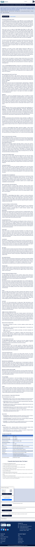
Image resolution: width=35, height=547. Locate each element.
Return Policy (20, 542)
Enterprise (4, 492)
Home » (2, 4)
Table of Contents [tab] (13, 16)
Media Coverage (3, 538)
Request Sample (7, 499)
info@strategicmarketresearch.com (26, 526)
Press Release (3, 541)
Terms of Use (20, 538)
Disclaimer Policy (21, 541)
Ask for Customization (7, 515)
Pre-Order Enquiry (7, 505)
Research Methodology (4, 536)
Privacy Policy (20, 539)
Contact (19, 536)
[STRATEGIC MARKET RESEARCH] (4, 2)
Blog (1, 542)
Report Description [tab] (6, 16)
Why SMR (2, 535)
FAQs (19, 535)
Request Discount (7, 510)
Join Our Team (3, 539)
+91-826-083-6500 (24, 524)
